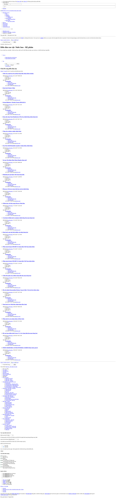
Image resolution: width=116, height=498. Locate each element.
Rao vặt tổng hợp (6, 418)
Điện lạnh (7, 408)
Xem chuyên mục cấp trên (10, 58)
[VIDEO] (5, 483)
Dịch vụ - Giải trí (6, 424)
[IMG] (4, 482)
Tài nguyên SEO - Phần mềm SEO (12, 385)
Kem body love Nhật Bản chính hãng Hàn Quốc (15, 304)
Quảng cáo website (9, 420)
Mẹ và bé (7, 391)
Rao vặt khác (7, 423)
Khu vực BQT (6, 377)
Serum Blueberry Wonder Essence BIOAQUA (14, 102)
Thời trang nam (8, 389)
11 (8, 40)
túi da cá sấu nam (72, 493)
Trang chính (5, 375)
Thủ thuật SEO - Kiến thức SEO (11, 384)
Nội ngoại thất (8, 417)
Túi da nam (5, 25)
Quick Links (7, 20)
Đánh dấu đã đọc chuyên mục (11, 57)
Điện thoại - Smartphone (10, 397)
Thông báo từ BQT (9, 378)
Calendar (7, 14)
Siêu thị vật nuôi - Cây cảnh (10, 427)
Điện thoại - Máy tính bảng (8, 395)
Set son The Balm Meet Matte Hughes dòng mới (15, 160)
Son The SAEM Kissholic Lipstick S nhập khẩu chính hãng (17, 145)
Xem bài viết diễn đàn (12, 83)
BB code (4, 479)
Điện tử (6, 410)
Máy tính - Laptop (6, 401)
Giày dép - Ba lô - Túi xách (10, 394)
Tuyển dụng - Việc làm (9, 419)
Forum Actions (8, 18)
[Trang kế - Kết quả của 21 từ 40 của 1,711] (12, 40)
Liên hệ (4, 488)
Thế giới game (8, 421)
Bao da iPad (5, 23)
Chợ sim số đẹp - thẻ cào (10, 400)
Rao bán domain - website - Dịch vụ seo (13, 387)
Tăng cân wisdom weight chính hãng (12, 131)
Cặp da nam (5, 24)
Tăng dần (6, 445)
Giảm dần (6, 446)
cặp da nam (47, 493)
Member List (10, 17)
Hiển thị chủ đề (3, 435)
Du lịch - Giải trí (8, 425)
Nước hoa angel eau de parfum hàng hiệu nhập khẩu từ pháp (18, 73)
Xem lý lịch (10, 82)
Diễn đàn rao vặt (6, 12)
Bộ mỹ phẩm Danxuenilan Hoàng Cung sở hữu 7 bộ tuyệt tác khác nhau (21, 290)
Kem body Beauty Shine (9, 88)
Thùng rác (7, 429)
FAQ (6, 13)
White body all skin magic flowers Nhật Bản (14, 203)
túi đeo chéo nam (15, 493)
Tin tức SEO (7, 382)
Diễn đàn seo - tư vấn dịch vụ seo (9, 381)
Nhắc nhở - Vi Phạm (9, 380)
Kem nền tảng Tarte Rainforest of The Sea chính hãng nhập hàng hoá (20, 116)
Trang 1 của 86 (3, 40)
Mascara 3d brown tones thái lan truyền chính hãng (16, 189)
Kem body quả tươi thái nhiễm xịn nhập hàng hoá (15, 232)
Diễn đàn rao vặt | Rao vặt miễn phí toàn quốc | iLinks (13, 489)
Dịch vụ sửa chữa (8, 406)
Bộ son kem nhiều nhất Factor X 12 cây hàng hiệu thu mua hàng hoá (20, 333)
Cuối (15, 40)
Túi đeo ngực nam (4, 494)
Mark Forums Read (11, 19)
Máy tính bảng (8, 398)
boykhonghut (10, 75)
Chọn (8, 65)
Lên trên (15, 366)
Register (4, 8)
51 (9, 40)
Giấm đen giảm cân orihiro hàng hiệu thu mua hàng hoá (17, 275)
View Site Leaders (11, 21)
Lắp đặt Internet (8, 405)
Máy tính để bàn (8, 403)
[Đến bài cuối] (17, 85)
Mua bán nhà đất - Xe (7, 414)
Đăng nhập (19, 1)
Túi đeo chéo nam (6, 26)
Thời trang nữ (8, 390)
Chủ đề (5, 71)
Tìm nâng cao (8, 66)
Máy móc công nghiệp (9, 413)
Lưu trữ (4, 490)
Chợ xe (6, 416)
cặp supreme (87, 493)
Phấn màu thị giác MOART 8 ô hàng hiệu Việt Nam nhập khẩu (19, 246)
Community (7, 15)
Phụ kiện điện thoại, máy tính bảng (12, 399)
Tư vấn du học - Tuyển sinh (10, 426)
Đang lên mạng (6, 373)
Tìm (3, 61)
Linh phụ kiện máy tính (9, 404)
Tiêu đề (1, 71)
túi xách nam (29, 493)
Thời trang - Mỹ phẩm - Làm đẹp (9, 388)
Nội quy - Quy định (4, 486)
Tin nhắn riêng (10, 84)
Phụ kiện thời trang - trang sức (11, 393)
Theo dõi (4, 372)
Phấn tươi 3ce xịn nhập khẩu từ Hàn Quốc (13, 318)
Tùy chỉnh (5, 369)
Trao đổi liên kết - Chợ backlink (11, 386)
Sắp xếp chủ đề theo (4, 439)
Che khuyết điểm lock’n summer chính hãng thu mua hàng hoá (18, 217)
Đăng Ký (25, 1)
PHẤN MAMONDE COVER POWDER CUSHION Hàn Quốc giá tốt (20, 347)
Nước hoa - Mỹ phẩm (9, 392)
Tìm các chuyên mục (7, 374)
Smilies (4, 481)
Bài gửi (12, 65)
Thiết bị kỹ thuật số (9, 412)
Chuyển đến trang (6, 42)
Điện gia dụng (8, 411)
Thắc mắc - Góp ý (8, 379)
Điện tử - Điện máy (6, 407)
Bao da (4, 22)
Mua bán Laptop (8, 402)
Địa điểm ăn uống (8, 428)
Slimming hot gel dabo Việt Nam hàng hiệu (13, 174)
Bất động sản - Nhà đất (9, 415)
